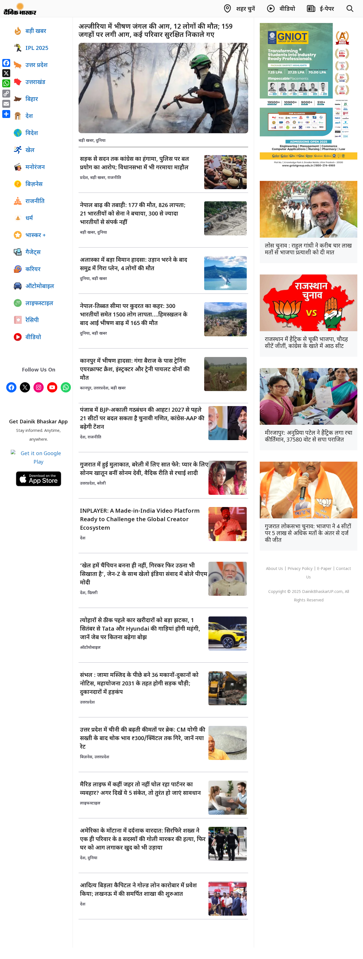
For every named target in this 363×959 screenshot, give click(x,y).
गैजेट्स (33, 252)
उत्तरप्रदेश (101, 388)
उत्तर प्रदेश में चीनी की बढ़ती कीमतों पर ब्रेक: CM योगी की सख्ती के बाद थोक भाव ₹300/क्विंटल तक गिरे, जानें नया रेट (142, 738)
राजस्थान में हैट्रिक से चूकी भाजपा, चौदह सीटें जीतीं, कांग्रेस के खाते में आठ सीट (306, 343)
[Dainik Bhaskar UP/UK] (20, 8)
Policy (307, 569)
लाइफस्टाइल (90, 803)
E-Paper (324, 569)
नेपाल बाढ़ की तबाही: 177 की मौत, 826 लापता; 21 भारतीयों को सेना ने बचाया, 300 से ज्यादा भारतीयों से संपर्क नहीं (132, 214)
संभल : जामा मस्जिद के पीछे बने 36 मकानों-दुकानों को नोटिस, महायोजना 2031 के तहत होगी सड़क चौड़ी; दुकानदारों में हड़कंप (139, 684)
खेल (30, 150)
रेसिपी (32, 320)
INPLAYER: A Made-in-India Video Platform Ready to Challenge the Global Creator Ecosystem (140, 520)
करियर (33, 269)
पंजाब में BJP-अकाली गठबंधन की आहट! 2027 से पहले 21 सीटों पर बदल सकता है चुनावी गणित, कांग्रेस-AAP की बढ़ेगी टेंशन (142, 419)
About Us (275, 569)
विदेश (32, 133)
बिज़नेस (86, 757)
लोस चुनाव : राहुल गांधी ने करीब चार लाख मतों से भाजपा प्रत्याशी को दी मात (308, 249)
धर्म (29, 218)
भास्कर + (36, 235)
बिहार (32, 99)
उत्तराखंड (35, 82)
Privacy (295, 569)
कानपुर (85, 388)
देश (82, 437)
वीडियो (33, 337)
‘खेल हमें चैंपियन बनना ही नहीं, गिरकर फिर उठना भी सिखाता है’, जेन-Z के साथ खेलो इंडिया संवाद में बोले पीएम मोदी (143, 574)
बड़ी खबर (86, 140)
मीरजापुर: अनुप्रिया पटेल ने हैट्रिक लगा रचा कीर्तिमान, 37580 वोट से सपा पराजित (308, 437)
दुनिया (100, 140)
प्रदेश (84, 178)
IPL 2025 (37, 48)
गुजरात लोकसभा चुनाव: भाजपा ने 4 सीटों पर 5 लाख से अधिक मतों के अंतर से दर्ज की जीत (308, 533)
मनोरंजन (35, 167)
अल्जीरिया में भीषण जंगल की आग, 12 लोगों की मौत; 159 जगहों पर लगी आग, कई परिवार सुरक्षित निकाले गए (156, 31)
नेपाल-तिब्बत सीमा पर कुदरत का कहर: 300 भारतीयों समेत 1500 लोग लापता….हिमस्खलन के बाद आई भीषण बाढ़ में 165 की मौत (133, 315)
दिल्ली (93, 593)
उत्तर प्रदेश (37, 65)
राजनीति (114, 178)
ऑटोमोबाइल (90, 647)
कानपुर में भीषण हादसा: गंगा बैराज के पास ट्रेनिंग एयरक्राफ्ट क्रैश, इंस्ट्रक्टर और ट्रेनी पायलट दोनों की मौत (135, 370)
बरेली (101, 483)
